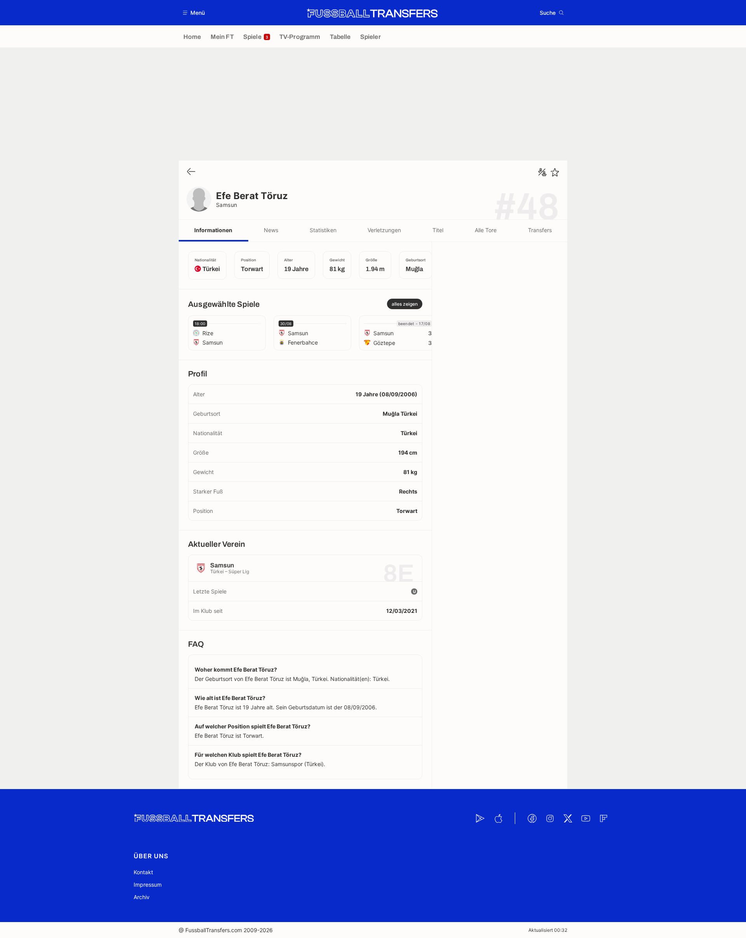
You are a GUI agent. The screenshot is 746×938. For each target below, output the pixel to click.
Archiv (142, 897)
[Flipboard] (603, 818)
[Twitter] (567, 818)
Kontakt (143, 872)
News (271, 230)
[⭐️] (555, 172)
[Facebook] (532, 818)
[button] (194, 12)
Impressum (148, 884)
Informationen (213, 230)
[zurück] (191, 172)
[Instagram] (550, 818)
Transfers (540, 230)
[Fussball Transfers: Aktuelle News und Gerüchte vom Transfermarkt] (372, 13)
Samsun (226, 204)
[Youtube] (585, 818)
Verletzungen (384, 230)
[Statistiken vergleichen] (542, 172)
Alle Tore (486, 230)
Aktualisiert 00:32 (547, 930)
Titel (437, 230)
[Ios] (498, 818)
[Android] (480, 818)
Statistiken (323, 230)
